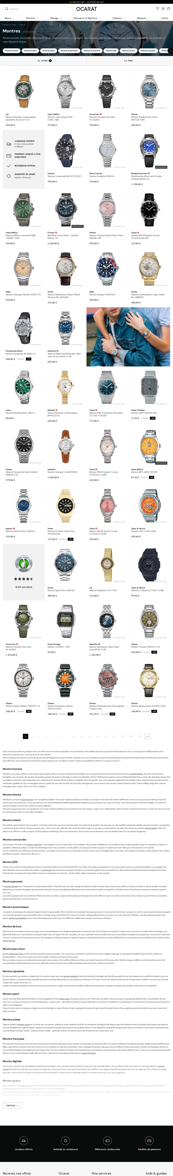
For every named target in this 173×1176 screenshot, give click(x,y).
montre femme (27, 799)
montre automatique (17, 918)
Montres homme (11, 51)
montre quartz (25, 1085)
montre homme (136, 774)
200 (131, 736)
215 (140, 736)
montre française (89, 1053)
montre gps (46, 870)
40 (98, 736)
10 (74, 736)
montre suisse (24, 1024)
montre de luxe (9, 940)
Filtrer (46, 61)
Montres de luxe (128, 51)
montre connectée (33, 844)
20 (82, 736)
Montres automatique (69, 51)
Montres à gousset (148, 51)
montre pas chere (16, 953)
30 (90, 736)
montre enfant (151, 828)
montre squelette (71, 976)
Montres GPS (111, 51)
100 (122, 736)
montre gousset (11, 886)
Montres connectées (92, 51)
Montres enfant (49, 51)
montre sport (64, 998)
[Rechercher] (6, 9)
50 (106, 736)
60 (114, 736)
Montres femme (30, 51)
